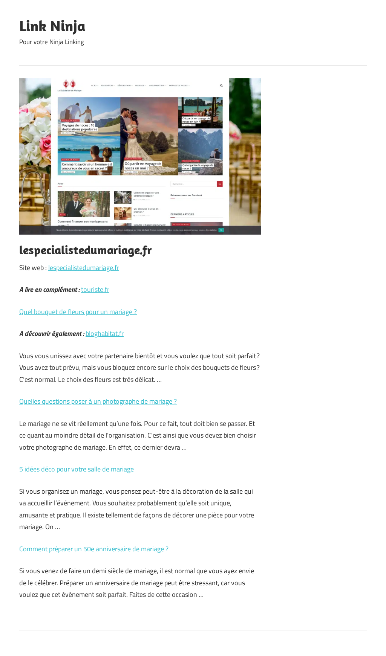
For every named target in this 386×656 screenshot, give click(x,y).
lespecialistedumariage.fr (83, 267)
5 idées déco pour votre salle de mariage (76, 469)
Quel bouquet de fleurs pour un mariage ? (78, 312)
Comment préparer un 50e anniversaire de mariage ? (93, 549)
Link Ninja (52, 25)
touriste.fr (95, 289)
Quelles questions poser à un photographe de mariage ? (98, 401)
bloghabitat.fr (105, 333)
